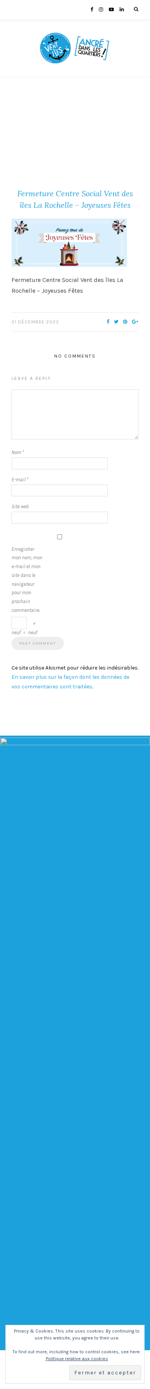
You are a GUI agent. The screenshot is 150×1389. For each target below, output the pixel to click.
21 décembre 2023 (35, 322)
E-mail (20, 479)
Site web (20, 506)
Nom (18, 452)
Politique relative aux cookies (77, 1358)
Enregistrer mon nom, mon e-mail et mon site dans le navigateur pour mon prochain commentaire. (27, 579)
